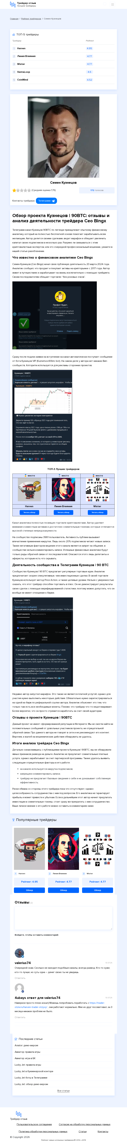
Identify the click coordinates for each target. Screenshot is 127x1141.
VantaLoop (23, 72)
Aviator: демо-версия (26, 1045)
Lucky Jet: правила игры (28, 1064)
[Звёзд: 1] (14, 190)
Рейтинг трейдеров (31, 18)
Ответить (20, 978)
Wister (21, 64)
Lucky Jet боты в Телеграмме (31, 1077)
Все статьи (63, 1090)
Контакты (103, 1131)
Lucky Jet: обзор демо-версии (31, 1084)
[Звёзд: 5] (29, 190)
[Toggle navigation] (112, 4)
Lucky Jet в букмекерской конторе (34, 1071)
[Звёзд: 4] (25, 190)
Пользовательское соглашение (34, 1124)
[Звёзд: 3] (22, 190)
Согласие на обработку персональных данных (84, 1124)
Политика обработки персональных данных (43, 1131)
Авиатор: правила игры (27, 1052)
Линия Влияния (26, 56)
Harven (21, 48)
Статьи (83, 1131)
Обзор (29, 890)
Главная (14, 18)
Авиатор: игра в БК (25, 1058)
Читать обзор (29, 512)
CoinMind (22, 79)
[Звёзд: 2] (18, 190)
